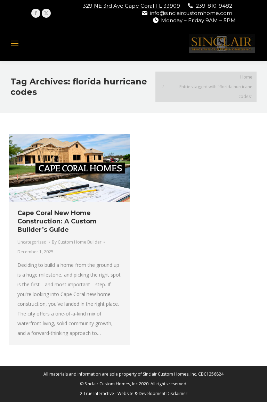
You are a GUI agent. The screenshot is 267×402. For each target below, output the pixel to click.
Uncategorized (32, 242)
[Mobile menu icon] (14, 43)
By (77, 242)
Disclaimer (177, 393)
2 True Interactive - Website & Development (122, 393)
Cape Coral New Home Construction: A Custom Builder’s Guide (57, 221)
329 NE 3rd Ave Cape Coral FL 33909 (131, 5)
